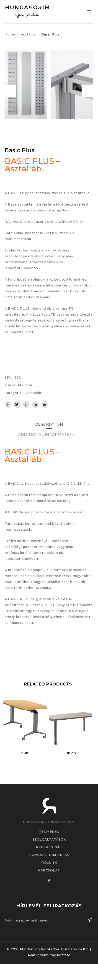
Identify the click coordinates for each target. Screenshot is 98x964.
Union (70, 753)
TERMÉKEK (49, 832)
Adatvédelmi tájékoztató (49, 955)
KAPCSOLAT (49, 870)
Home (10, 34)
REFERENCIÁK (49, 847)
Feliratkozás (87, 919)
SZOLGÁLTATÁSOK (49, 839)
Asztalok (28, 34)
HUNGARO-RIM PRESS (49, 855)
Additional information (46, 434)
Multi (25, 753)
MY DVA (25, 385)
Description (49, 424)
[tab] (49, 424)
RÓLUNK (49, 863)
